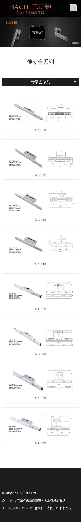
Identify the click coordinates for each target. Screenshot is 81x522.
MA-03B (40, 219)
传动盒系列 (40, 82)
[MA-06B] (40, 335)
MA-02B (40, 175)
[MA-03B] (40, 200)
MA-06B (40, 353)
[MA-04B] (40, 245)
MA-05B (40, 309)
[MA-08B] (40, 424)
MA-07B (40, 398)
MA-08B (40, 443)
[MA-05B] (40, 290)
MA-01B (40, 130)
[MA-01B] (40, 111)
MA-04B (40, 264)
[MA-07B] (40, 379)
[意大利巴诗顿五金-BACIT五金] (31, 8)
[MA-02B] (40, 156)
